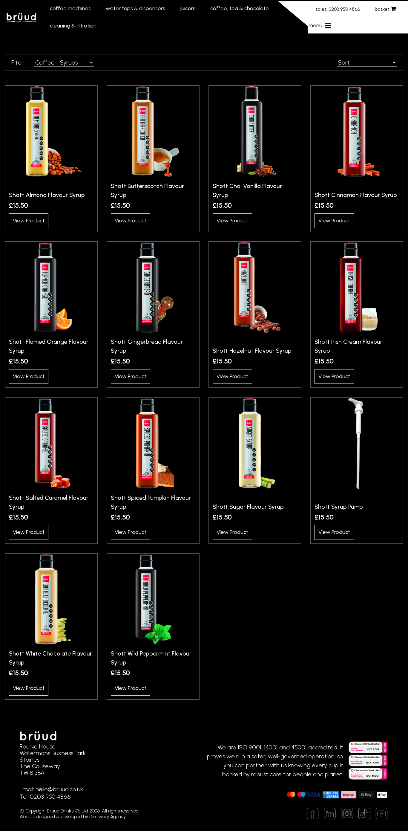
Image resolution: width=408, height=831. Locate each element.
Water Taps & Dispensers (135, 8)
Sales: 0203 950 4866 (337, 9)
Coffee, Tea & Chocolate (239, 8)
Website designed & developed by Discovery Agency (73, 816)
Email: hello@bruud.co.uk (51, 789)
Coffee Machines (70, 8)
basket (383, 9)
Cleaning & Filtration (73, 25)
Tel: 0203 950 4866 (45, 796)
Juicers (187, 8)
